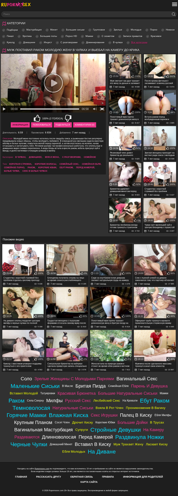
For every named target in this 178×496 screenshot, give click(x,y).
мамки (164, 393)
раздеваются (26, 437)
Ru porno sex (17, 5)
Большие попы (48, 36)
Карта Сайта (89, 482)
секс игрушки (104, 415)
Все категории (139, 42)
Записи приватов (132, 36)
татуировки (47, 393)
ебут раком (66, 167)
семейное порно (14, 167)
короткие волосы (45, 164)
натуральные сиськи (72, 407)
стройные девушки (115, 430)
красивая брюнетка (77, 393)
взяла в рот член (109, 408)
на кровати (130, 400)
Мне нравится (37, 118)
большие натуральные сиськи (127, 393)
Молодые (136, 29)
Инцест (48, 42)
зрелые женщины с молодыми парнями (74, 378)
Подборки (12, 29)
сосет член (62, 422)
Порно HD (71, 36)
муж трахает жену (128, 444)
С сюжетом (108, 36)
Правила (108, 476)
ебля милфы (163, 415)
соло (26, 378)
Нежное (170, 29)
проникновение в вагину (145, 408)
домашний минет (61, 444)
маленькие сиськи (35, 386)
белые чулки (11, 171)
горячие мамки (26, 415)
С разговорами (69, 42)
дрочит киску (82, 422)
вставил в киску (93, 444)
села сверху (35, 400)
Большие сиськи (75, 29)
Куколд (11, 42)
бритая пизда (90, 386)
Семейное (90, 157)
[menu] (174, 4)
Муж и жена (52, 157)
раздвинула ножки (139, 437)
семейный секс (69, 164)
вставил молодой (24, 393)
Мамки (89, 36)
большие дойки (133, 422)
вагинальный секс (136, 378)
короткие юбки (47, 167)
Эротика (27, 36)
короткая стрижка (20, 164)
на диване (102, 451)
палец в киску (136, 415)
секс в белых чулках (34, 171)
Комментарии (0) (84, 125)
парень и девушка (149, 386)
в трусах (157, 422)
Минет (54, 29)
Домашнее (29, 42)
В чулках (118, 42)
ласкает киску (157, 444)
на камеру (153, 429)
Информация (20, 125)
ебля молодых (73, 451)
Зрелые (118, 29)
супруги (81, 429)
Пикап (10, 36)
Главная (21, 476)
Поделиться (62, 125)
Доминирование (95, 42)
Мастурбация (34, 29)
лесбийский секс (106, 400)
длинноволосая (59, 437)
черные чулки (28, 444)
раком (31, 167)
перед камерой (85, 167)
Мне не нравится (68, 118)
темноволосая (31, 408)
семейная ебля (91, 164)
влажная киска (68, 415)
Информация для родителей (143, 476)
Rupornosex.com (42, 469)
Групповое (99, 29)
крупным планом (33, 422)
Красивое (156, 36)
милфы (54, 400)
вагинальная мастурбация (43, 429)
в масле (67, 385)
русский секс (78, 400)
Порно (153, 29)
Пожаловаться (42, 125)
